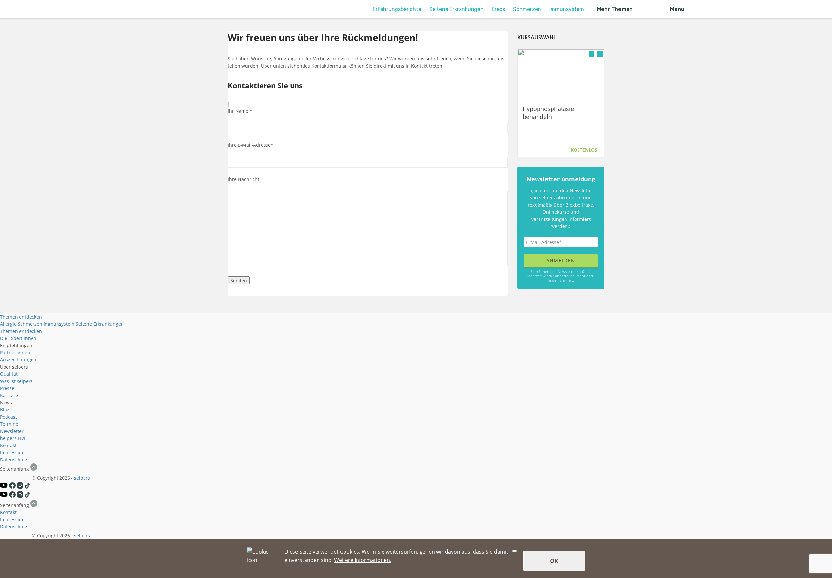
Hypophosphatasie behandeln (548, 112)
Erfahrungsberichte (397, 9)
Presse (7, 388)
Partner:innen (15, 352)
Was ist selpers (16, 381)
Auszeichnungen (18, 360)
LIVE (22, 438)
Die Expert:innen (18, 338)
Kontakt (8, 445)
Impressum (12, 452)
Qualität (9, 374)
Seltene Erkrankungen (456, 9)
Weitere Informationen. (362, 560)
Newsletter (12, 431)
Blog (4, 410)
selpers (82, 478)
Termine (9, 424)
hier (569, 280)
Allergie (8, 324)
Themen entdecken (21, 317)
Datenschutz (13, 460)
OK (554, 561)
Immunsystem (566, 9)
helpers (8, 438)
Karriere (9, 395)
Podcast (8, 417)
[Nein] (514, 551)
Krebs (498, 9)
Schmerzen (527, 9)
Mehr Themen (615, 9)
